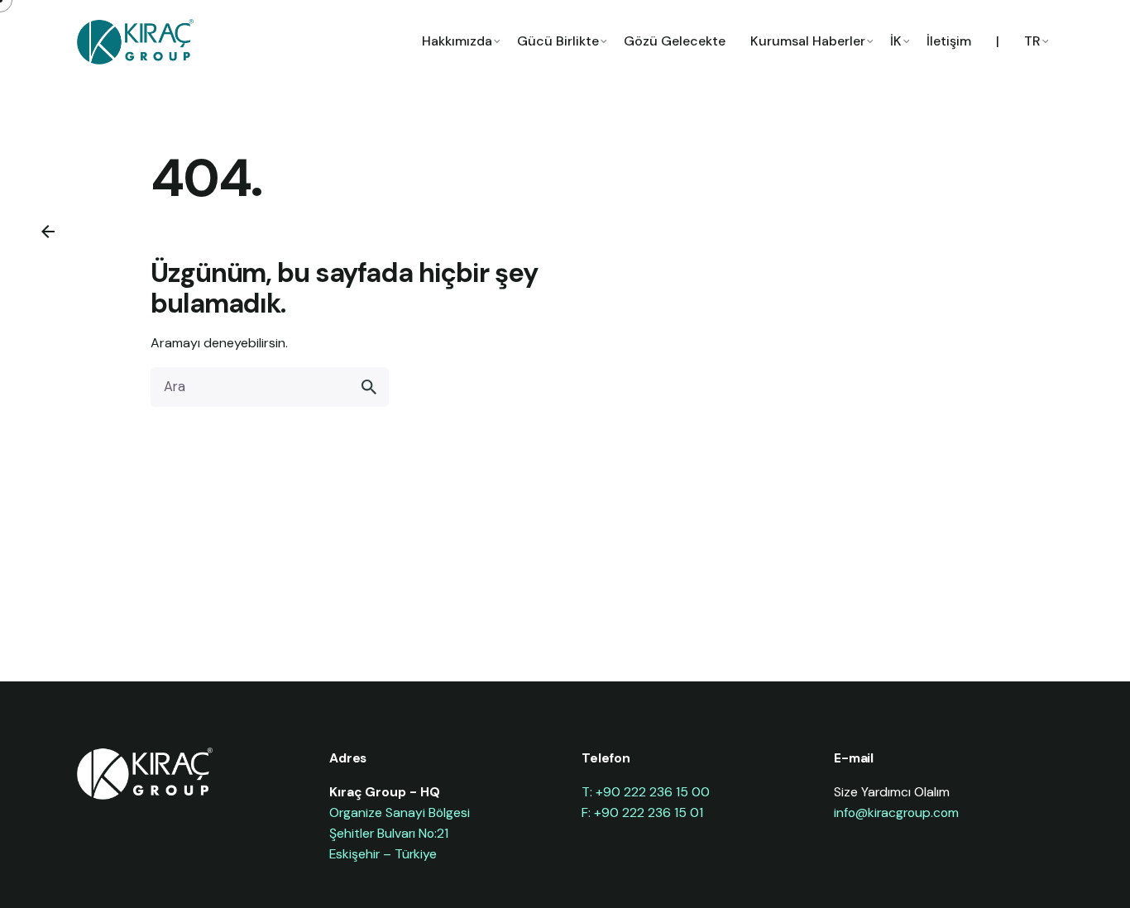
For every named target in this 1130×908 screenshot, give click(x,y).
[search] (369, 387)
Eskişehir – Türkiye (383, 854)
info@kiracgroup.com (896, 812)
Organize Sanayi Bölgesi (399, 812)
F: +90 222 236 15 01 (642, 812)
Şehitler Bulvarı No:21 (388, 833)
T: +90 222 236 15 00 (646, 791)
